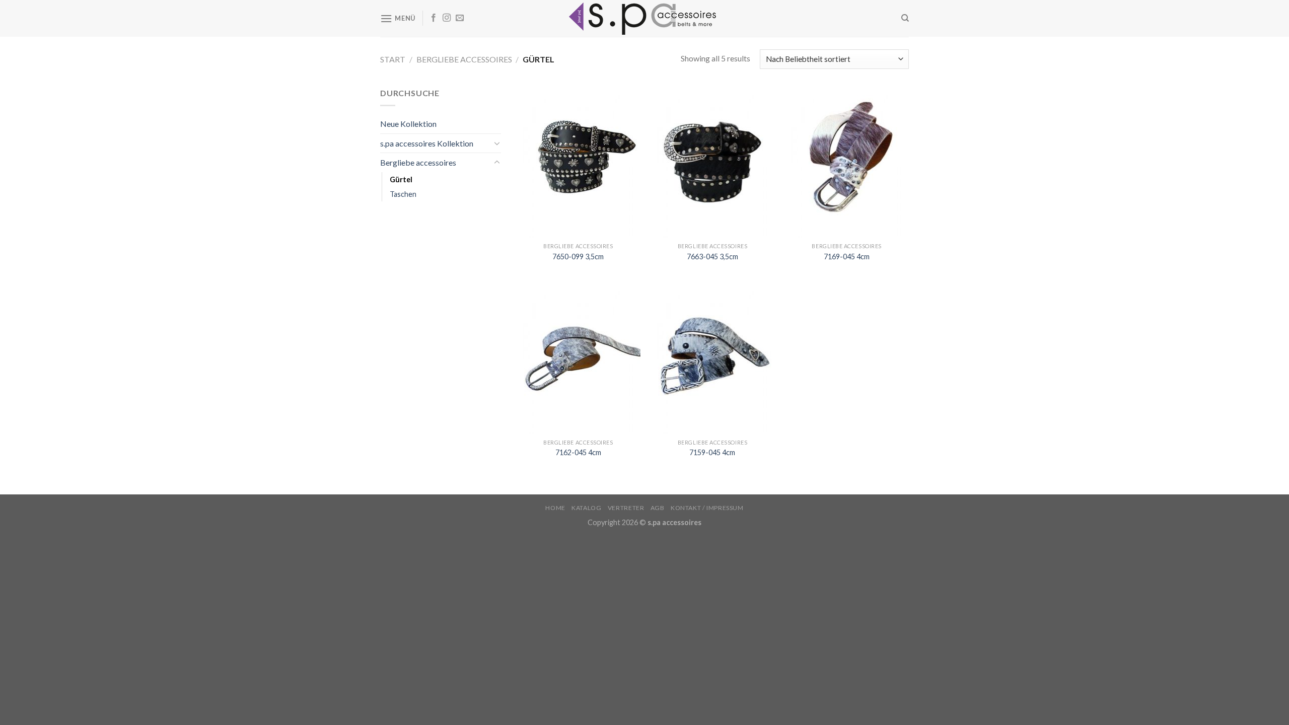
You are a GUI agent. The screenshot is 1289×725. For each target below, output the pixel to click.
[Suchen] (905, 18)
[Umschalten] (497, 143)
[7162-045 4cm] (578, 358)
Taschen (403, 194)
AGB (658, 508)
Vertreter (626, 508)
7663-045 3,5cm (712, 256)
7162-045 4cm (578, 452)
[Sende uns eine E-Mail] (460, 18)
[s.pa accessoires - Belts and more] (644, 19)
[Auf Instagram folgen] (447, 18)
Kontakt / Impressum (707, 508)
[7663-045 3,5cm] (712, 162)
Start (392, 59)
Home (555, 508)
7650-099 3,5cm (578, 256)
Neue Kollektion (408, 123)
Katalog (586, 508)
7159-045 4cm (712, 452)
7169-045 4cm (847, 256)
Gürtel (401, 179)
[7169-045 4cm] (846, 162)
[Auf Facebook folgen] (433, 18)
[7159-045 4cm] (712, 358)
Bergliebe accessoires (464, 59)
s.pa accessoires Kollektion (426, 143)
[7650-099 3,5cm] (578, 162)
